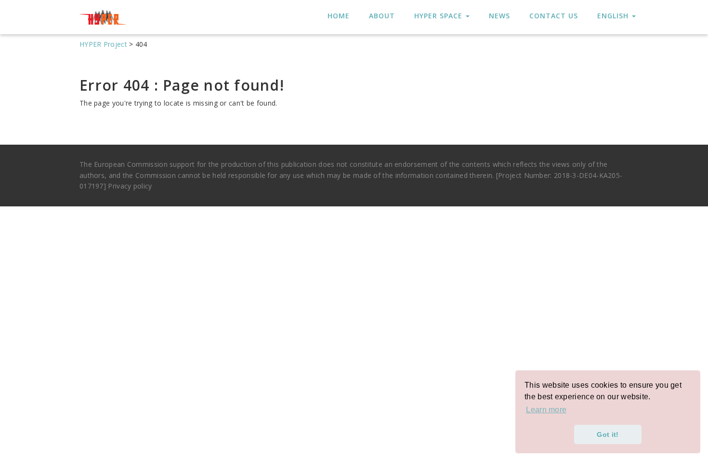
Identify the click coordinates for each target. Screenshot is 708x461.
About (382, 15)
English (614, 15)
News (499, 15)
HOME (339, 15)
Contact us (553, 15)
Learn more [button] (546, 410)
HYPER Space (439, 15)
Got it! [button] (607, 434)
